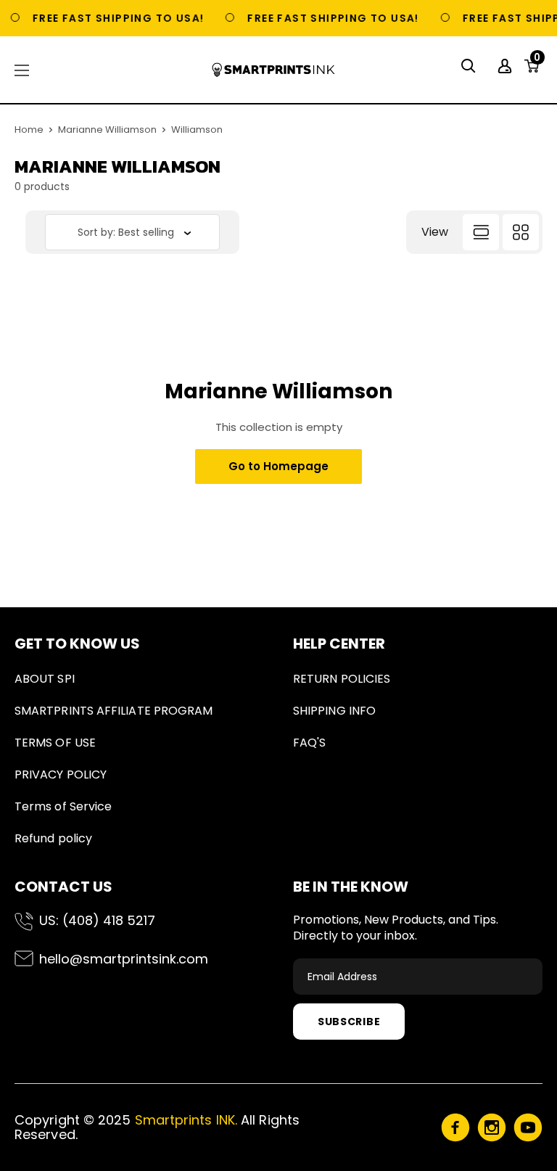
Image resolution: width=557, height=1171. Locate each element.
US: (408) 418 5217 (97, 920)
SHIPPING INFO (334, 710)
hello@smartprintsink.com (123, 959)
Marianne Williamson (107, 129)
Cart (537, 62)
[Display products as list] (481, 232)
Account (507, 66)
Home (29, 129)
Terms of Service (63, 806)
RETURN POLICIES (341, 678)
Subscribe (349, 1021)
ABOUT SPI (45, 678)
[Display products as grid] (521, 232)
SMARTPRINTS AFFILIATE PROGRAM (114, 710)
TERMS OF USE (55, 742)
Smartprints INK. (186, 1120)
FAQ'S (309, 742)
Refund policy (53, 838)
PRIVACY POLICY (61, 774)
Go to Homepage (278, 466)
